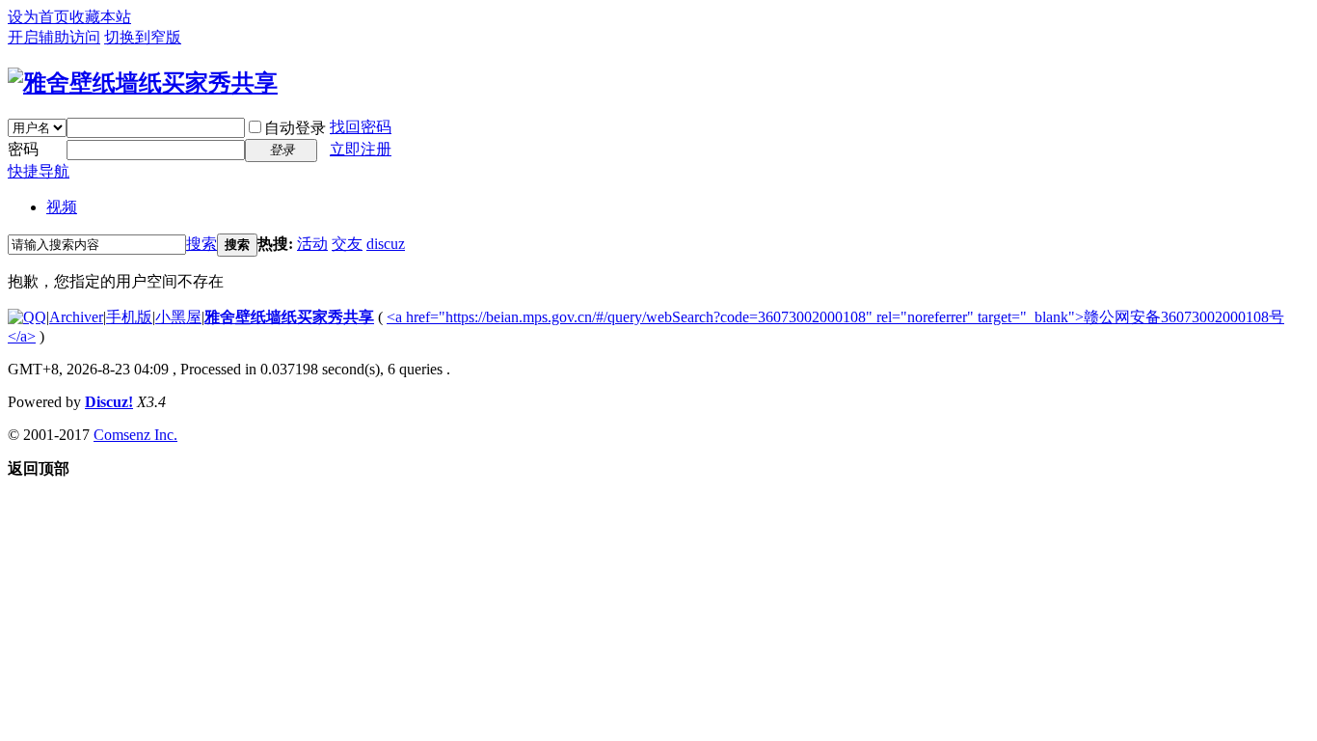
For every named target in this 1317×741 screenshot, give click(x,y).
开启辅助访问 (54, 37)
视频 (61, 207)
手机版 (129, 317)
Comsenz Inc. (135, 434)
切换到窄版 (142, 37)
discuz (385, 243)
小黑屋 (178, 317)
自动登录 (295, 128)
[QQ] (27, 317)
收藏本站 (100, 17)
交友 (347, 243)
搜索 (201, 243)
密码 (23, 149)
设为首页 (38, 17)
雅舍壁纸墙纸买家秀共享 (289, 317)
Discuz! (109, 402)
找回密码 (360, 127)
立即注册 (360, 149)
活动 (312, 243)
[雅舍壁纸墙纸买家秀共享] (143, 83)
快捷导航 (38, 171)
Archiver (76, 317)
